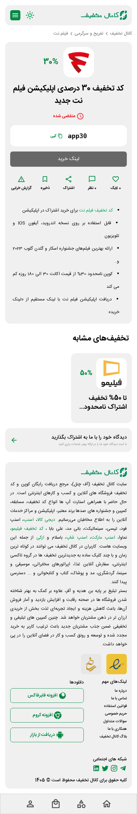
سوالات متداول (115, 721)
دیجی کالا (46, 520)
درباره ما (121, 691)
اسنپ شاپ (76, 538)
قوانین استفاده (115, 706)
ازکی (40, 538)
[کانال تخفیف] (104, 15)
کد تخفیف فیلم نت (96, 210)
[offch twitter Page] (105, 768)
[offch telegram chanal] (123, 768)
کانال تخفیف (87, 780)
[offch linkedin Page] (96, 768)
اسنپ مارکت (103, 538)
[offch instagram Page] (114, 768)
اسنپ (29, 520)
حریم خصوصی (116, 713)
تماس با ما (119, 698)
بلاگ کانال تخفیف (113, 736)
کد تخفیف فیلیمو (27, 529)
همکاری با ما (117, 729)
